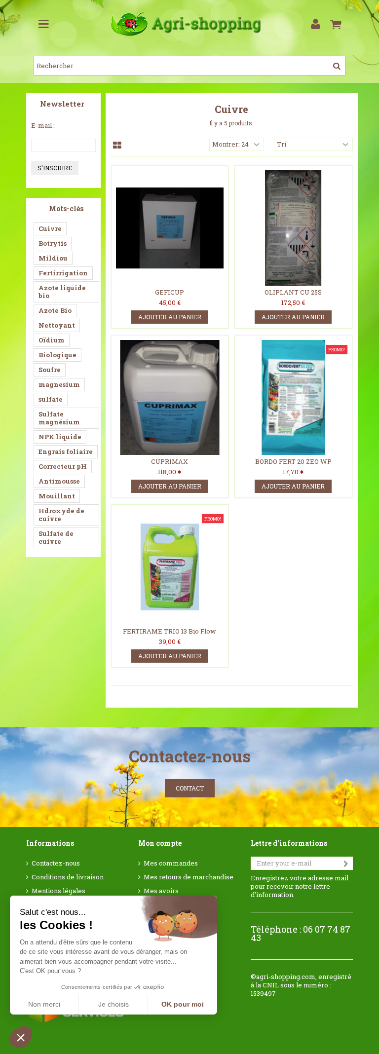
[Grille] (117, 145)
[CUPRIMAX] (170, 397)
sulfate (50, 399)
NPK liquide (59, 436)
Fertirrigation (63, 272)
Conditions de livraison (68, 877)
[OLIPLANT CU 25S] (293, 228)
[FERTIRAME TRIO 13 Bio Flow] (170, 567)
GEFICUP (169, 292)
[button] (21, 1037)
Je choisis (113, 1004)
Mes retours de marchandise (188, 877)
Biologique (57, 354)
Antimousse (59, 481)
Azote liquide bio (62, 291)
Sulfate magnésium (59, 418)
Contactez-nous (56, 863)
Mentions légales (58, 891)
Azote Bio (55, 310)
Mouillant (56, 495)
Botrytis (52, 243)
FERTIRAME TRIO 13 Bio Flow (169, 631)
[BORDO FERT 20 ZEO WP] (293, 397)
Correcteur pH (62, 466)
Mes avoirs (161, 891)
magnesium (59, 384)
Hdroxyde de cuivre (61, 514)
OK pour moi (182, 1004)
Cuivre (50, 228)
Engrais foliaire (65, 451)
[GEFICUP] (170, 228)
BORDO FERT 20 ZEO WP (293, 461)
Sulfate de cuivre (56, 537)
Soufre (49, 369)
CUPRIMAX (169, 461)
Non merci (44, 1004)
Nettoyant (56, 325)
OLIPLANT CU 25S (293, 292)
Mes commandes (171, 863)
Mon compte (160, 843)
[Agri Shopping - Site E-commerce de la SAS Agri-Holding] (189, 24)
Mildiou (53, 258)
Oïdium (51, 340)
